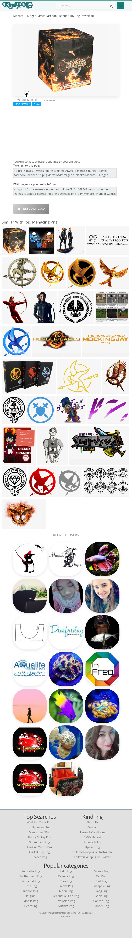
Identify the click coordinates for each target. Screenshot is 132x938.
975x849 (8, 287)
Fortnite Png (66, 906)
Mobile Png (30, 901)
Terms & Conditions (92, 832)
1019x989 (63, 253)
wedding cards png (39, 822)
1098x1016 (63, 422)
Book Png (101, 896)
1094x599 (76, 462)
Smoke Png (66, 886)
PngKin (30, 896)
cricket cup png (39, 852)
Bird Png (101, 881)
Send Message (22, 104)
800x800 (46, 287)
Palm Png (66, 871)
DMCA (36, 104)
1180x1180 (9, 355)
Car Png (101, 876)
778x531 (8, 527)
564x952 (43, 462)
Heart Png (30, 906)
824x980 (8, 494)
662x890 (108, 392)
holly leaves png (40, 827)
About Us (92, 822)
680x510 (34, 253)
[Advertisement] (66, 132)
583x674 (34, 494)
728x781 (8, 462)
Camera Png (66, 876)
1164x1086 (102, 322)
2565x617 (93, 253)
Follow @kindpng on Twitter (92, 857)
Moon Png (66, 891)
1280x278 (88, 355)
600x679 (8, 253)
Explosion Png (66, 901)
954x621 (8, 392)
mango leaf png (39, 832)
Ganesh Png (101, 901)
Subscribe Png (30, 871)
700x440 (93, 422)
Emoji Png (101, 891)
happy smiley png (39, 837)
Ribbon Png (30, 891)
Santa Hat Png (30, 881)
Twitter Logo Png (30, 876)
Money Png (101, 871)
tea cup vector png (39, 847)
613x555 (64, 322)
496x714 (37, 322)
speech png (39, 857)
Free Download (32, 208)
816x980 (8, 322)
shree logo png (39, 842)
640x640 (64, 494)
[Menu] (120, 5)
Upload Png (92, 847)
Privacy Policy (92, 842)
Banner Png (101, 906)
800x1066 (104, 287)
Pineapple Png (101, 886)
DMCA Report (92, 837)
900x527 (89, 494)
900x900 (63, 392)
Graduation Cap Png (66, 896)
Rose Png (31, 886)
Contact (92, 827)
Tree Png (66, 881)
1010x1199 (9, 422)
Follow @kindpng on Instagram (92, 852)
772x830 (73, 287)
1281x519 (39, 355)
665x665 (32, 422)
